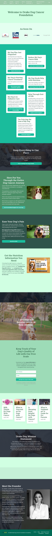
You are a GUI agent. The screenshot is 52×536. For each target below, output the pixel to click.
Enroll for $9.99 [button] (13, 241)
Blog (39, 532)
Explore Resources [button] (15, 71)
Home (35, 532)
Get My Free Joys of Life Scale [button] (26, 379)
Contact (47, 533)
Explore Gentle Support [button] (36, 112)
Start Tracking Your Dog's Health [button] (26, 163)
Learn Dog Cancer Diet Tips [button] (36, 87)
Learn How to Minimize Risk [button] (36, 66)
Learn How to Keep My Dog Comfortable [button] (15, 109)
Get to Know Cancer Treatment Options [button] (16, 87)
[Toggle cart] (49, 2)
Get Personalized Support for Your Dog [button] (13, 207)
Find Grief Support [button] (26, 134)
